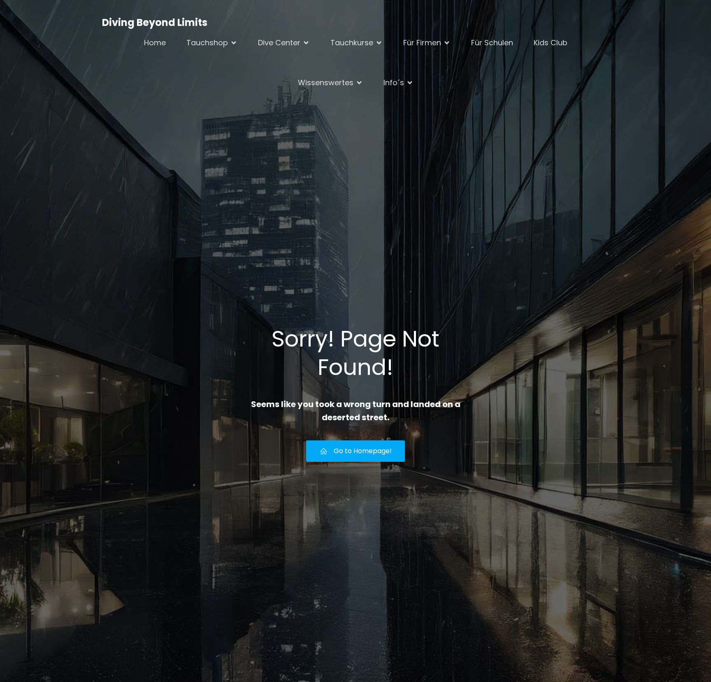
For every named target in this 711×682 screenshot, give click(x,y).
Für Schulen (492, 42)
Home (155, 42)
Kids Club (550, 42)
